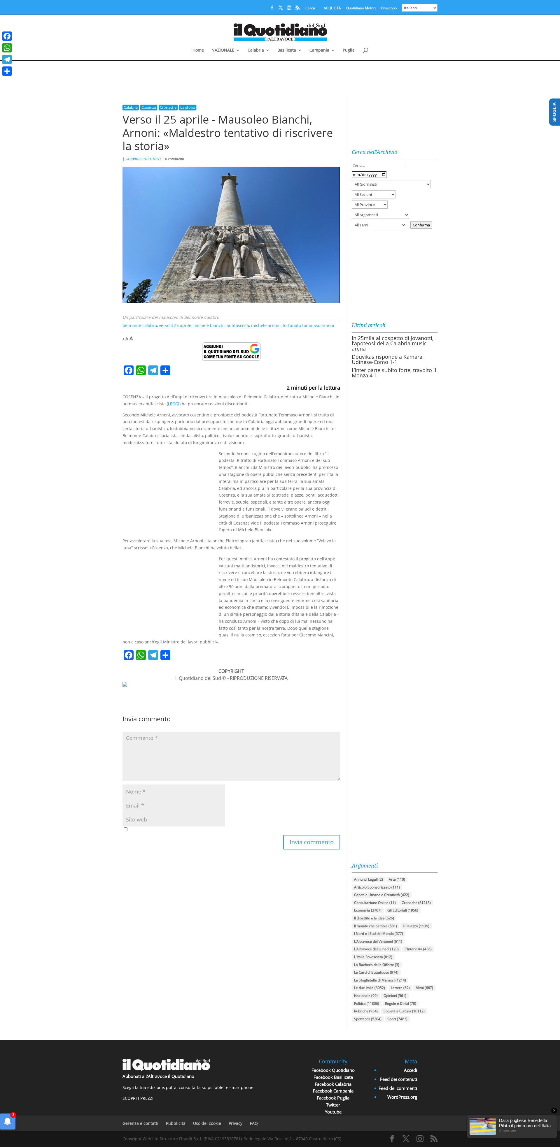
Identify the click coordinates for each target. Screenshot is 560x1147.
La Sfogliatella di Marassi (380, 980)
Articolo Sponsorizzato (377, 887)
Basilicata (286, 50)
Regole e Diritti (400, 1003)
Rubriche (366, 1011)
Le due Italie (369, 987)
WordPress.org (402, 1097)
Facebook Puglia (333, 1098)
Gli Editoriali (402, 910)
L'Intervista (418, 949)
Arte (397, 879)
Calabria (256, 50)
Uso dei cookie (207, 1123)
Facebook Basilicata (333, 1077)
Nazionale (366, 995)
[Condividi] (7, 71)
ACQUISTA (332, 8)
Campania (319, 50)
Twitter (333, 1105)
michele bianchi (209, 325)
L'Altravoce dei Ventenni (378, 941)
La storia (187, 107)
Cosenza (148, 107)
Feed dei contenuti (398, 1079)
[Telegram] (7, 59)
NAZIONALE (222, 50)
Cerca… (311, 8)
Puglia (349, 50)
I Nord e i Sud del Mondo (378, 933)
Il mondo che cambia (375, 925)
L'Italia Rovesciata (373, 956)
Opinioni (395, 995)
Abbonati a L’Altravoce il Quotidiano (158, 1076)
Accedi (410, 1070)
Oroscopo (389, 8)
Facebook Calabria (333, 1084)
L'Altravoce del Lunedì (376, 949)
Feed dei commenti (398, 1088)
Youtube (333, 1112)
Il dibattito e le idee (374, 918)
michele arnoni (266, 325)
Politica (366, 1003)
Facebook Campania (333, 1091)
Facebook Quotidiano (333, 1070)
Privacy (235, 1123)
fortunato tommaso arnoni (308, 325)
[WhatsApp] (7, 48)
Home (198, 50)
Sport (397, 1018)
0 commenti (174, 158)
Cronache (168, 107)
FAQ (254, 1123)
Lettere (400, 987)
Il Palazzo (416, 925)
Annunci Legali (368, 879)
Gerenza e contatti (140, 1123)
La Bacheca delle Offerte (376, 964)
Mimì (424, 987)
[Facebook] (7, 36)
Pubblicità (176, 1123)
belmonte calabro (140, 325)
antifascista (238, 325)
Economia (368, 910)
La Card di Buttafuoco (376, 972)
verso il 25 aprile (175, 325)
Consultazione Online (375, 902)
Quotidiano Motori (361, 8)
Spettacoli (368, 1018)
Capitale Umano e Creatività (381, 894)
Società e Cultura (404, 1011)
